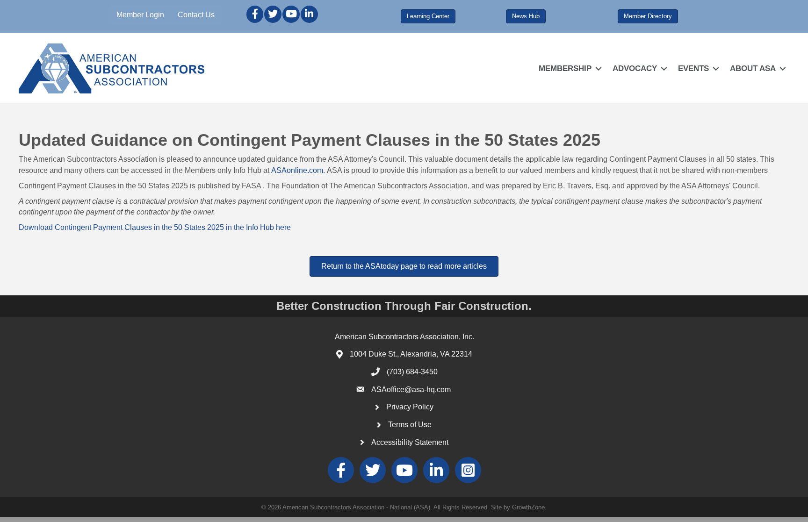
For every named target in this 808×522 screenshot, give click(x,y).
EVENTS (693, 68)
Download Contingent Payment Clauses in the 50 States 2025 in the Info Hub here (156, 227)
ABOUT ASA (753, 68)
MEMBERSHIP (565, 68)
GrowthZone (528, 507)
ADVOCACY (635, 68)
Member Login (140, 15)
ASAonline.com (297, 170)
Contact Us (196, 15)
